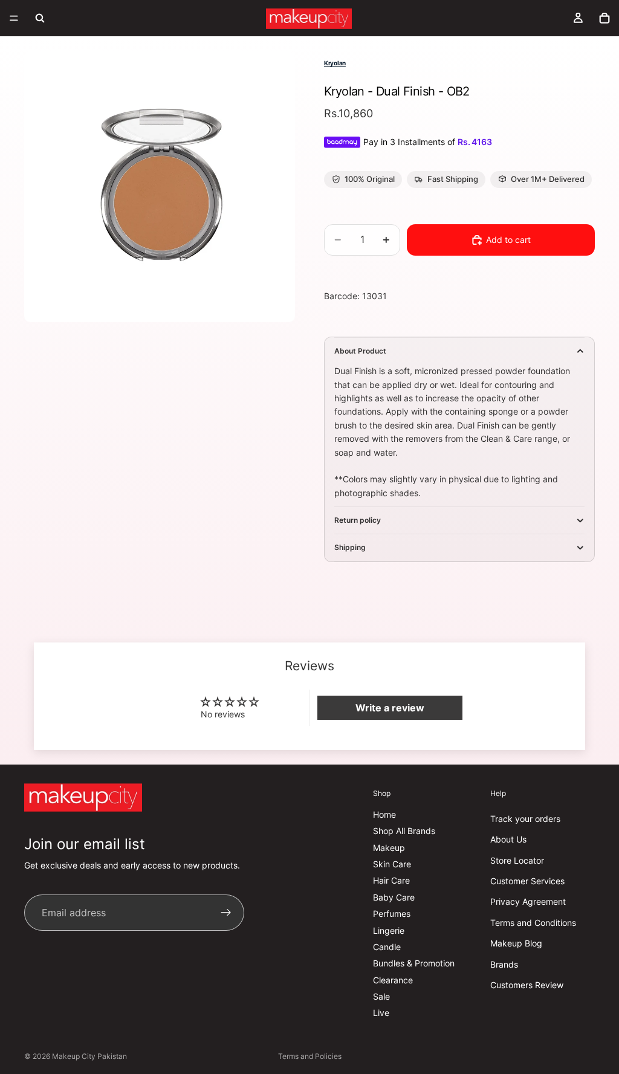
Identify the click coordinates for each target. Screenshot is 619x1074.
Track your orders (525, 819)
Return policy (357, 520)
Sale (381, 996)
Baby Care (394, 897)
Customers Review (526, 985)
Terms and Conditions (533, 922)
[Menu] (14, 18)
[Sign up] (226, 912)
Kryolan (335, 62)
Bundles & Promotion (414, 963)
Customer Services (527, 881)
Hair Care (391, 880)
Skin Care (392, 864)
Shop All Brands (404, 831)
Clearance (393, 980)
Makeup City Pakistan (89, 1056)
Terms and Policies (310, 1056)
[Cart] (604, 18)
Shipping (350, 547)
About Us (508, 839)
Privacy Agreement (528, 901)
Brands (504, 964)
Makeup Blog (516, 943)
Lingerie (388, 930)
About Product (360, 350)
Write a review (389, 708)
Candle (387, 947)
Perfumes (391, 913)
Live (381, 1013)
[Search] (40, 18)
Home (384, 814)
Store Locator (517, 860)
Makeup (389, 848)
